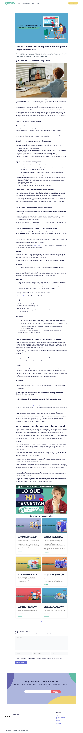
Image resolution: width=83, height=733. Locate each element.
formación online (36, 245)
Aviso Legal (58, 723)
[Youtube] (9, 716)
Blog (57, 715)
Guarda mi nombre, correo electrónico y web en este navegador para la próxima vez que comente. (40, 658)
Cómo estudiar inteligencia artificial (27, 574)
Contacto (58, 720)
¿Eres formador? (59, 718)
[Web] (59, 654)
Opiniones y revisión (60, 717)
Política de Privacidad (61, 722)
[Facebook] (5, 716)
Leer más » (20, 551)
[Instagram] (7, 716)
